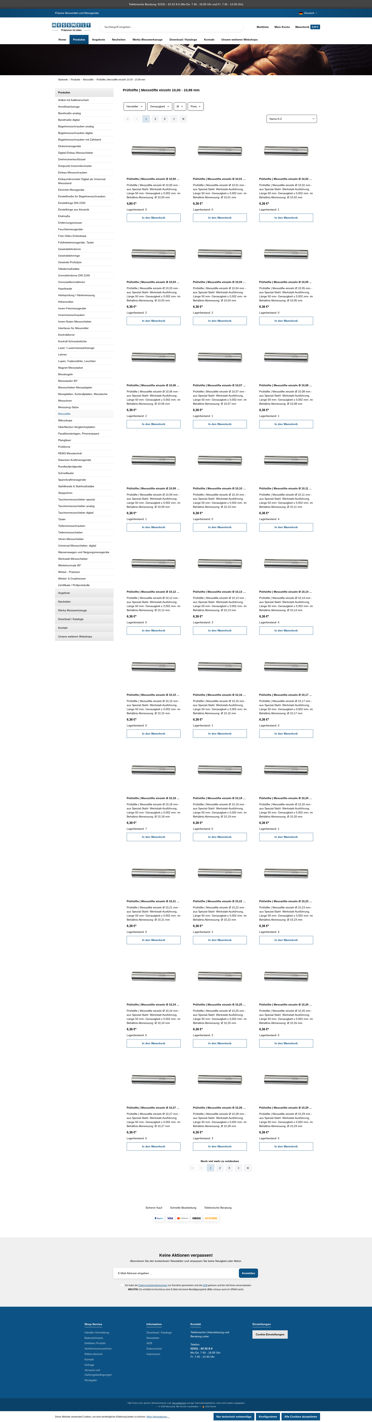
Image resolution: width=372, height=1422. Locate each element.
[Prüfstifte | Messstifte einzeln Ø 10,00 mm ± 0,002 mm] (153, 150)
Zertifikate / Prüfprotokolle (74, 585)
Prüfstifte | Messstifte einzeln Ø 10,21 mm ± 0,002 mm (154, 901)
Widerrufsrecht (93, 1354)
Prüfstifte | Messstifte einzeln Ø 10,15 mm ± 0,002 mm (154, 694)
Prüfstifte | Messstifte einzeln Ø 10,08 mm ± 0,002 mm (286, 385)
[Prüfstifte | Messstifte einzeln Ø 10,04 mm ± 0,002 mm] (220, 253)
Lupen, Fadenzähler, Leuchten (77, 361)
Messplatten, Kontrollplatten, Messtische (83, 394)
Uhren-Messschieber (71, 539)
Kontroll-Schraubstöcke (72, 341)
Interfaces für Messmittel (73, 328)
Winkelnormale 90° (69, 565)
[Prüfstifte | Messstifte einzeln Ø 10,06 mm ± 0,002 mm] (153, 357)
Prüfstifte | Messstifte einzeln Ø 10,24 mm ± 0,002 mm (154, 1004)
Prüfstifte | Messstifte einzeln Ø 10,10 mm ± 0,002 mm (220, 488)
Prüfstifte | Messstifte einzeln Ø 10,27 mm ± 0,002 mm (154, 1107)
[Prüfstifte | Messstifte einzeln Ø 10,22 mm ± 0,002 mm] (220, 873)
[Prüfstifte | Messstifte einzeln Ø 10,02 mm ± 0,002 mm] (286, 150)
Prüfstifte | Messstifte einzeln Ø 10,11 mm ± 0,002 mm (286, 488)
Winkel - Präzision (69, 571)
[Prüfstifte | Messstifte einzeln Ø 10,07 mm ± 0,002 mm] (220, 357)
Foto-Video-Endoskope (72, 235)
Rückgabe (90, 1380)
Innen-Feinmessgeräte (72, 308)
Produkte (64, 92)
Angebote (64, 592)
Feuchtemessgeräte (70, 229)
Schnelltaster (66, 473)
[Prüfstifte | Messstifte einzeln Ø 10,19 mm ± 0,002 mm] (220, 769)
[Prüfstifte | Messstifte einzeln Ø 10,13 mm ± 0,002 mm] (220, 563)
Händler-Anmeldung (96, 1332)
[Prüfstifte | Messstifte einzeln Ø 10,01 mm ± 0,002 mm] (220, 150)
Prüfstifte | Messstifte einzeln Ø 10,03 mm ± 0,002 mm (154, 282)
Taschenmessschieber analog (76, 506)
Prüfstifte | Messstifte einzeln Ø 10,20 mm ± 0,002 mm (286, 798)
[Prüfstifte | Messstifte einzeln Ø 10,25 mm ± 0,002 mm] (220, 976)
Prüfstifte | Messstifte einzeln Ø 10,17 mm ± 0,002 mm (286, 694)
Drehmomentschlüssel (71, 159)
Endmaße (64, 216)
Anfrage (89, 1364)
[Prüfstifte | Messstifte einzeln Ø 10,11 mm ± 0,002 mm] (286, 460)
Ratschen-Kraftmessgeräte (74, 459)
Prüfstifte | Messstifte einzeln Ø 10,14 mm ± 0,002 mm (286, 591)
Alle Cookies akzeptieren (300, 1416)
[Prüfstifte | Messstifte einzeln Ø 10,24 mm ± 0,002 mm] (153, 976)
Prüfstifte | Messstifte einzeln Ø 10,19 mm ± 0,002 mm (220, 798)
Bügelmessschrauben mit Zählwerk (79, 139)
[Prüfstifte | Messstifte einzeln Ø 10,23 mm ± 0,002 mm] (286, 873)
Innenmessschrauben (71, 314)
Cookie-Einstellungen (270, 1334)
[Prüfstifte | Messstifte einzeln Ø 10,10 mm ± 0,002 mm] (220, 460)
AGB (205, 1285)
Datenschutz (154, 1348)
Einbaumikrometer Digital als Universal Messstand (81, 181)
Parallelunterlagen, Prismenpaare (78, 433)
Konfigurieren (268, 1416)
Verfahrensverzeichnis (98, 1348)
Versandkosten (179, 1403)
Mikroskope (65, 420)
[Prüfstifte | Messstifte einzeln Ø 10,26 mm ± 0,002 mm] (286, 976)
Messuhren (65, 400)
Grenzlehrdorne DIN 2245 (74, 275)
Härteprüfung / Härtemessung (76, 295)
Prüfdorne (64, 446)
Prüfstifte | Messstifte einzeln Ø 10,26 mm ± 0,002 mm (286, 1004)
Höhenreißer (66, 301)
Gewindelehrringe (69, 255)
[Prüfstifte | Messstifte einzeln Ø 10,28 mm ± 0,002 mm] (220, 1079)
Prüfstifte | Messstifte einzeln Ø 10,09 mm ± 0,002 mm (154, 488)
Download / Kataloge (71, 619)
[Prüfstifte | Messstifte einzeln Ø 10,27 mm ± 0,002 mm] (153, 1079)
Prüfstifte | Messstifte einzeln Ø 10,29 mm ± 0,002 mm (286, 1107)
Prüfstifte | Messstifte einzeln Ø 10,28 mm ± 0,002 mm (220, 1107)
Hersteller (132, 106)
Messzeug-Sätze (68, 407)
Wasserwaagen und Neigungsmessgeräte (83, 552)
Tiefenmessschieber (70, 532)
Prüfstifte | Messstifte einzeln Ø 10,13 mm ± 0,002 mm (220, 591)
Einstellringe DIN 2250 (71, 202)
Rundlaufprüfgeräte (70, 466)
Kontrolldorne (66, 334)
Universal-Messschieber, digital (77, 545)
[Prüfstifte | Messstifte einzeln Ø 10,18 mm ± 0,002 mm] (153, 769)
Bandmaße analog (69, 113)
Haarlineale (65, 288)
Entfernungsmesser (70, 222)
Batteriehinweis (93, 1337)
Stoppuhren (65, 492)
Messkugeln (65, 374)
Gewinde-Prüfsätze (70, 262)
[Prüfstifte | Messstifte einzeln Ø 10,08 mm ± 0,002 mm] (286, 357)
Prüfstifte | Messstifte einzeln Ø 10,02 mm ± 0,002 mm (286, 178)
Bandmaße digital (69, 119)
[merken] (178, 133)
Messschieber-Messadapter (75, 387)
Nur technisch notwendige (233, 1416)
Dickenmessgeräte (69, 146)
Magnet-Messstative (70, 367)
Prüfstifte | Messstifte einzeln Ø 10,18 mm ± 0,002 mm (154, 798)
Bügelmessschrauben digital (75, 133)
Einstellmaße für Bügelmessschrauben (81, 196)
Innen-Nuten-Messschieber (74, 321)
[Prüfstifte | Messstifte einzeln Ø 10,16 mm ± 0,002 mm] (220, 666)
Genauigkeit (157, 106)
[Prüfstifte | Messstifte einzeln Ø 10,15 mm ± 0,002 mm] (153, 666)
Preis (194, 106)
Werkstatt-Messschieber (73, 558)
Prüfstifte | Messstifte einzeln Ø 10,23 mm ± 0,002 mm (286, 901)
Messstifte (64, 413)
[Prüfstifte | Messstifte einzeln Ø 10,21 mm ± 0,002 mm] (153, 873)
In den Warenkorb (153, 217)
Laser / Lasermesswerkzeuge (76, 347)
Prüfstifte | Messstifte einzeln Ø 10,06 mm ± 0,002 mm (154, 385)
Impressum (153, 1354)
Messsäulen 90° (68, 380)
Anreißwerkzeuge (69, 106)
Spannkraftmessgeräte (72, 479)
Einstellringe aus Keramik (73, 209)
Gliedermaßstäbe (68, 268)
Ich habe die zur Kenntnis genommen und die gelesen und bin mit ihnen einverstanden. (188, 1285)
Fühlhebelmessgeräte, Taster (76, 242)
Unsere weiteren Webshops (75, 636)
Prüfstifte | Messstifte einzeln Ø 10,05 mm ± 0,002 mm (286, 282)
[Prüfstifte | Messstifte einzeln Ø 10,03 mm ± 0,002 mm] (153, 253)
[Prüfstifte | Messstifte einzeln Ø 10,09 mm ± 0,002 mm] (153, 460)
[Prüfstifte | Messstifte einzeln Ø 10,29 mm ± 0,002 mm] (286, 1079)
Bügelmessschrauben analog (76, 126)
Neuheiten (64, 601)
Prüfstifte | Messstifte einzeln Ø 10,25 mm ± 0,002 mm (220, 1004)
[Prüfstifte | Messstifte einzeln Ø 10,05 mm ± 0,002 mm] (286, 253)
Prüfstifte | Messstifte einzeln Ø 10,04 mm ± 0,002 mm (220, 282)
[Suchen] (237, 27)
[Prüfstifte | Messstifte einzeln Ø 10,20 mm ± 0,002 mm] (286, 769)
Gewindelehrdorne (69, 249)
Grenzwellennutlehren (71, 282)
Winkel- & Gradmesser (72, 578)
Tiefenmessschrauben (71, 525)
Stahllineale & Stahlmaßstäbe (76, 486)
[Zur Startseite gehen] (71, 27)
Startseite (63, 79)
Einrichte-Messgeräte (71, 189)
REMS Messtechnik (70, 453)
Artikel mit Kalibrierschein (73, 100)
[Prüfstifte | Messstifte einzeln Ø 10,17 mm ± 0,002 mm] (286, 666)
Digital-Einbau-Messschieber (75, 152)
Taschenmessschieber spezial (76, 499)
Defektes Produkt (95, 1343)
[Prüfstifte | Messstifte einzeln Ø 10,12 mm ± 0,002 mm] (153, 563)
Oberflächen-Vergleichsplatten (76, 427)
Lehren (62, 354)
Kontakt (62, 627)
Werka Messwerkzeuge (72, 610)
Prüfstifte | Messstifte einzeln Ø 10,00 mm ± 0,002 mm (154, 178)
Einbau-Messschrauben (72, 172)
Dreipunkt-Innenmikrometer (75, 165)
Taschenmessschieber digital (75, 512)
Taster (62, 519)
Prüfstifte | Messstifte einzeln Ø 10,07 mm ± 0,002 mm (220, 385)
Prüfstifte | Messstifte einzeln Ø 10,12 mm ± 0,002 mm (154, 591)
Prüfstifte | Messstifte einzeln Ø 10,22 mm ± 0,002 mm (220, 901)
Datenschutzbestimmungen (153, 1285)
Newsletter (152, 1337)
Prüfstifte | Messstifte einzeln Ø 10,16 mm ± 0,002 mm (220, 694)
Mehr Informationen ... (158, 1416)
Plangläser (64, 440)
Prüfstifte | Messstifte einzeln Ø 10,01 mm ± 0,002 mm (220, 178)
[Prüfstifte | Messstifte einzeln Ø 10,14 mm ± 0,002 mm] (286, 563)
